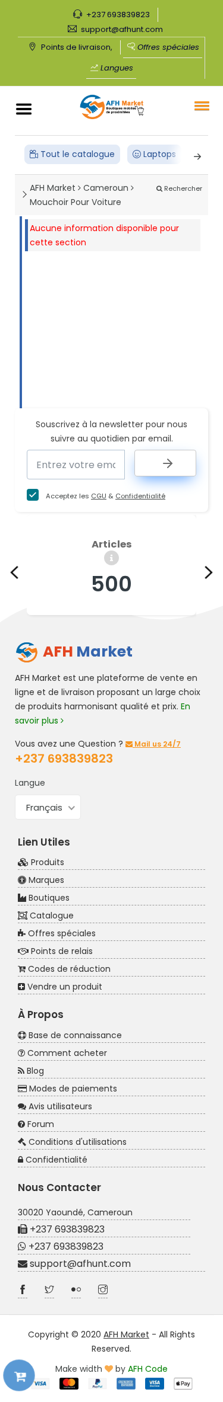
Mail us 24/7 (157, 744)
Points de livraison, (75, 47)
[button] (199, 105)
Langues (115, 67)
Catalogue (50, 915)
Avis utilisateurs (59, 1106)
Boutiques (48, 898)
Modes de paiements (72, 1088)
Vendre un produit (63, 987)
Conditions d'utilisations (76, 1142)
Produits (46, 862)
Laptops (158, 154)
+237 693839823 (117, 14)
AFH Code (148, 1369)
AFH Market (126, 1334)
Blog (34, 1071)
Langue (30, 783)
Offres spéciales (167, 47)
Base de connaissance (74, 1035)
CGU (98, 496)
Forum (39, 1124)
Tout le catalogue (76, 154)
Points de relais (61, 951)
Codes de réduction (68, 969)
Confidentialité (140, 496)
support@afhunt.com (121, 29)
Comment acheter (66, 1053)
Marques (45, 880)
